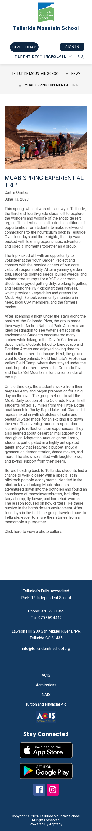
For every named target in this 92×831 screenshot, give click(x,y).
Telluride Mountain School (36, 74)
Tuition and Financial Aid (46, 704)
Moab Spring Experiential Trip (52, 85)
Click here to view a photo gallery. (33, 531)
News (76, 74)
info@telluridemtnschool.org (46, 648)
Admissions (46, 685)
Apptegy (55, 824)
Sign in (72, 47)
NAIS (46, 694)
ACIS (46, 675)
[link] (24, 47)
